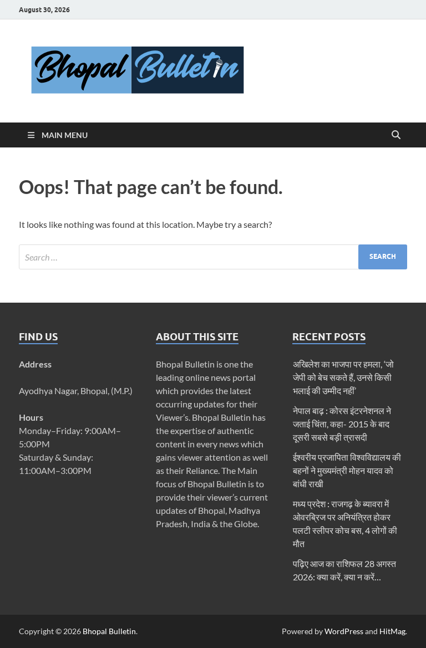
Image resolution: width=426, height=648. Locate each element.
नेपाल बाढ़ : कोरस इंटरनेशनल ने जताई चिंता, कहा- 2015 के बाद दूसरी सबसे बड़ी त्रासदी (342, 423)
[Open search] (396, 135)
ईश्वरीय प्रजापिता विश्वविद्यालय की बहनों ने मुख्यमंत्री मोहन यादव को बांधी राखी (347, 470)
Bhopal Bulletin (109, 631)
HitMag (392, 631)
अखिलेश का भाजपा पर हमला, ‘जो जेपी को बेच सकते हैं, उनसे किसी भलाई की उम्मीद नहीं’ (343, 377)
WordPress (343, 631)
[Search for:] (213, 256)
